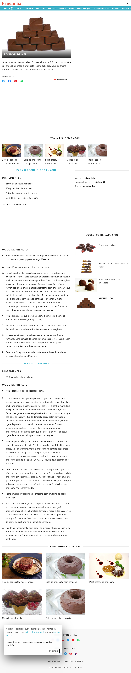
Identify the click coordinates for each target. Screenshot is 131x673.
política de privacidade (34, 632)
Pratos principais (83, 8)
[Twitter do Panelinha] (68, 640)
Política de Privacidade (58, 661)
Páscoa (71, 8)
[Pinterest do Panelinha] (63, 640)
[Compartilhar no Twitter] (3, 81)
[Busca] (128, 3)
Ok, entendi (53, 651)
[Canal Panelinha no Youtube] (73, 640)
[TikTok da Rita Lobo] (75, 653)
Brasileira (52, 8)
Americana (28, 8)
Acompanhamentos (101, 8)
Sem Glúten (40, 8)
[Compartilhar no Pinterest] (16, 81)
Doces (19, 8)
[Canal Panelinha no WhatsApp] (78, 640)
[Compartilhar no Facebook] (9, 81)
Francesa (62, 8)
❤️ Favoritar (61, 79)
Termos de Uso (76, 661)
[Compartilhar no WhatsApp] (22, 81)
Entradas (115, 8)
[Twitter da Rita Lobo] (65, 653)
